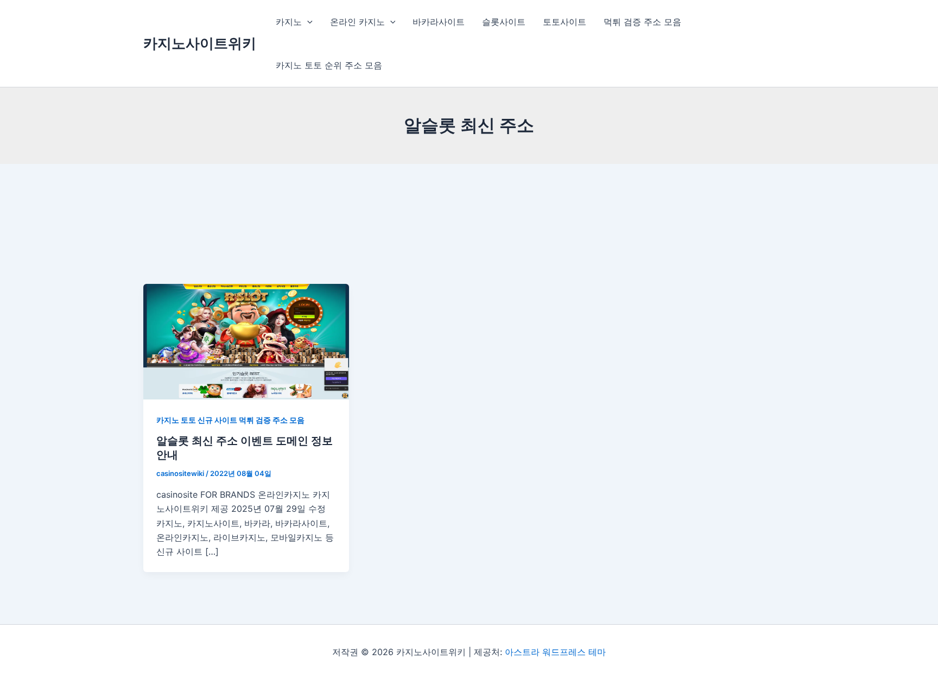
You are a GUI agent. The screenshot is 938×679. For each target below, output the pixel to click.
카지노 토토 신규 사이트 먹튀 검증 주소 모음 (230, 419)
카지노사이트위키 (199, 43)
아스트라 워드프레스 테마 (555, 651)
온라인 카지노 (357, 21)
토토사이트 (564, 21)
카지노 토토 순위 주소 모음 (329, 65)
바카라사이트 (439, 21)
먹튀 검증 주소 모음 (642, 21)
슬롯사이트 (503, 21)
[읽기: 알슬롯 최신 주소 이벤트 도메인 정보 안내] (246, 340)
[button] (307, 21)
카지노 (289, 21)
